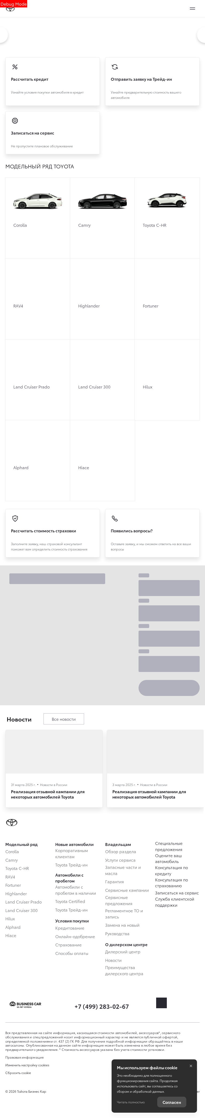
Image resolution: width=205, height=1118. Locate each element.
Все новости (64, 719)
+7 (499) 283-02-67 (101, 1006)
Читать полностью (131, 1102)
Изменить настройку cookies (27, 1065)
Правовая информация (24, 1057)
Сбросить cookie (18, 1073)
